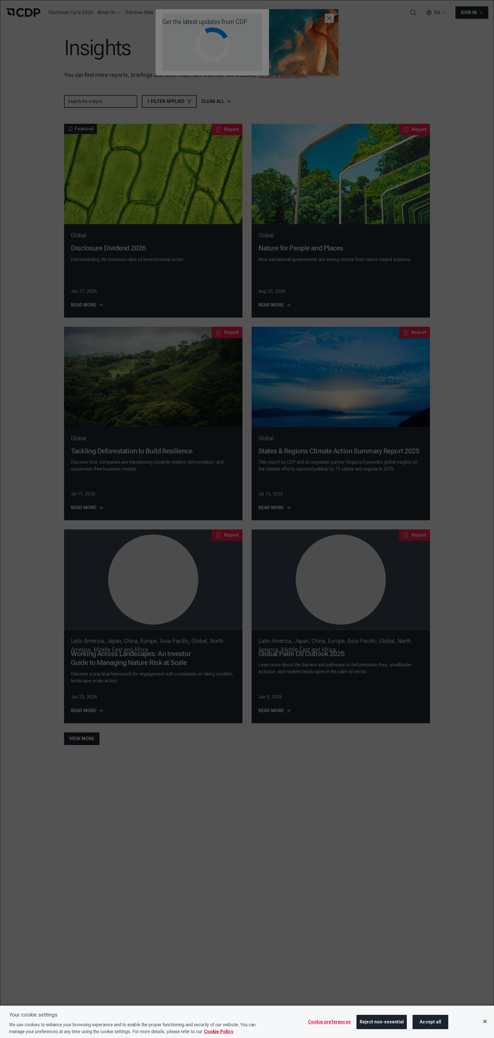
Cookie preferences (329, 1022)
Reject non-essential (382, 1022)
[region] (247, 1022)
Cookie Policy (218, 1031)
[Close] (485, 1021)
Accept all (430, 1022)
